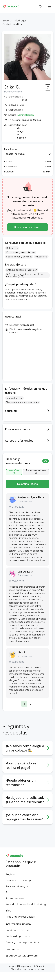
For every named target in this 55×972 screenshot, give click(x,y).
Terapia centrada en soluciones (22, 402)
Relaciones (12, 248)
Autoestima (41, 256)
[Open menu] (49, 6)
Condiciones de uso (17, 930)
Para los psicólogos (17, 886)
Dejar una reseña (27, 484)
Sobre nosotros (15, 898)
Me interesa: (10, 149)
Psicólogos (20, 20)
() (14, 472)
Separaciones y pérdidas (19, 256)
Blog (8, 910)
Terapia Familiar (14, 398)
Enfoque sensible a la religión (21, 270)
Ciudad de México (13, 24)
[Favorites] (40, 6)
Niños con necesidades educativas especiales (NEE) (24, 275)
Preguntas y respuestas (20, 916)
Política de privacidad (19, 936)
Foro (8, 892)
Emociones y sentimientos (20, 252)
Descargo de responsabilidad (23, 942)
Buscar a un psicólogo (27, 227)
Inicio (5, 20)
